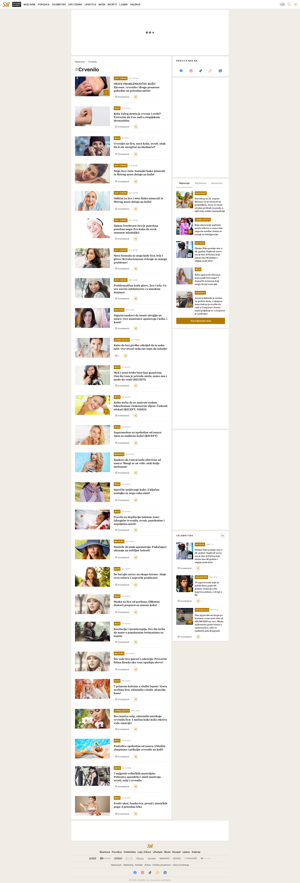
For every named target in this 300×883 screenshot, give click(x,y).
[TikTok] (200, 70)
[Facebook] (181, 70)
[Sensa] (177, 858)
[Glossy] (140, 858)
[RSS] (210, 70)
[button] (122, 96)
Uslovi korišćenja (181, 865)
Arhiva (148, 865)
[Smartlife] (164, 858)
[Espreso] (118, 858)
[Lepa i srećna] (152, 858)
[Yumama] (191, 858)
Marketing (128, 865)
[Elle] (129, 858)
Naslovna (80, 61)
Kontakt (139, 865)
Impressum (116, 865)
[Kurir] (92, 858)
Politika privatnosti (162, 865)
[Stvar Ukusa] (205, 858)
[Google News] (220, 70)
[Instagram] (191, 70)
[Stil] (6, 4)
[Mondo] (105, 858)
